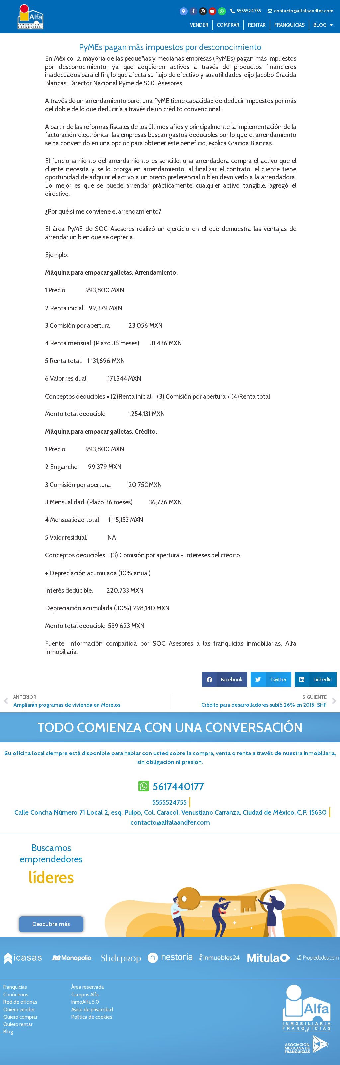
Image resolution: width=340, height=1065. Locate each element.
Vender (199, 25)
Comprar (228, 25)
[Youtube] (212, 11)
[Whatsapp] (222, 11)
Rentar (257, 25)
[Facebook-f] (193, 11)
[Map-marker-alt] (184, 11)
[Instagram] (203, 11)
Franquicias (289, 25)
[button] (225, 679)
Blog (319, 25)
